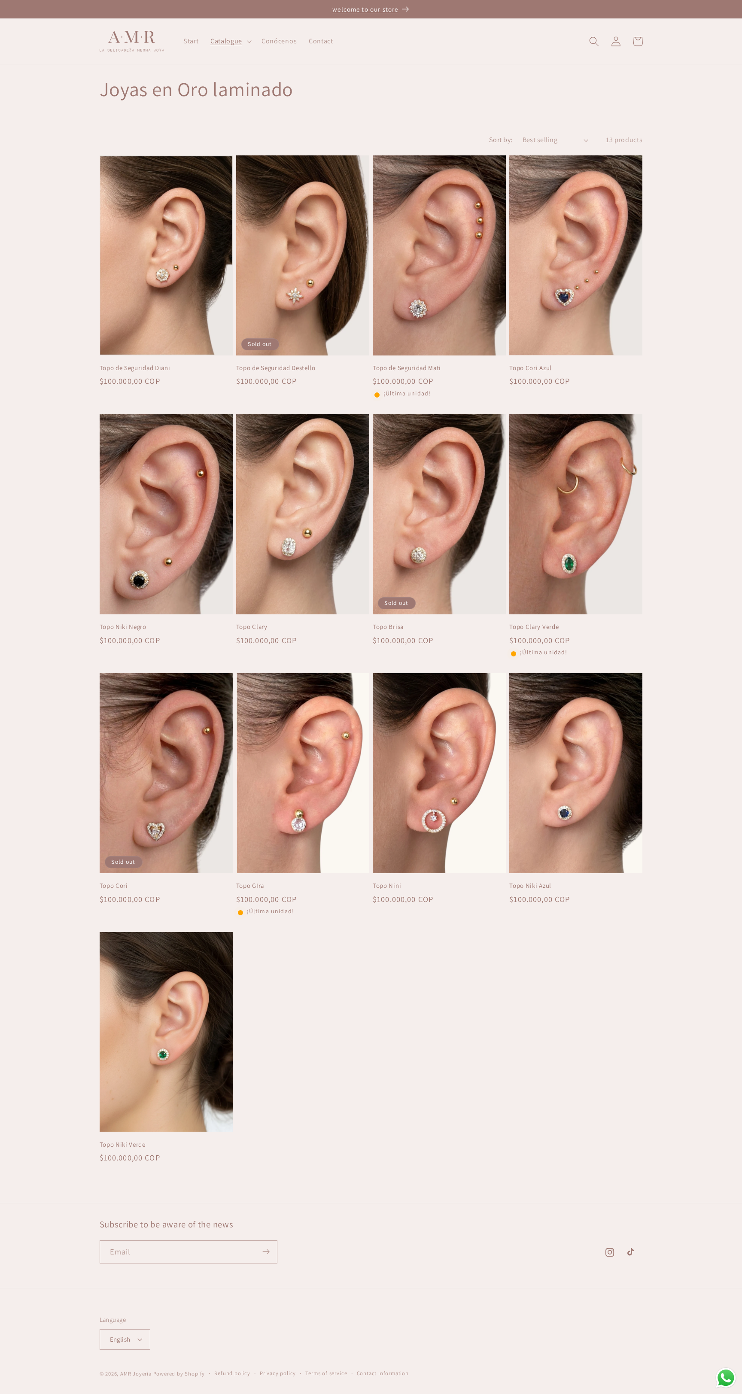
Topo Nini (387, 885)
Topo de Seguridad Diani (135, 368)
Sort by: (501, 139)
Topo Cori (114, 885)
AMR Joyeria (136, 1374)
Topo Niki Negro (123, 627)
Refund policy (232, 1373)
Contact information (383, 1373)
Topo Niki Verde (123, 1144)
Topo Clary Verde (534, 627)
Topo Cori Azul (530, 368)
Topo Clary (252, 627)
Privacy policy (278, 1373)
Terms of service (326, 1373)
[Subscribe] (266, 1251)
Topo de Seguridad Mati (407, 368)
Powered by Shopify (179, 1374)
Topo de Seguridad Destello (276, 368)
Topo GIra (250, 885)
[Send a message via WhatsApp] (726, 1378)
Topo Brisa (388, 627)
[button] (229, 41)
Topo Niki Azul (530, 885)
